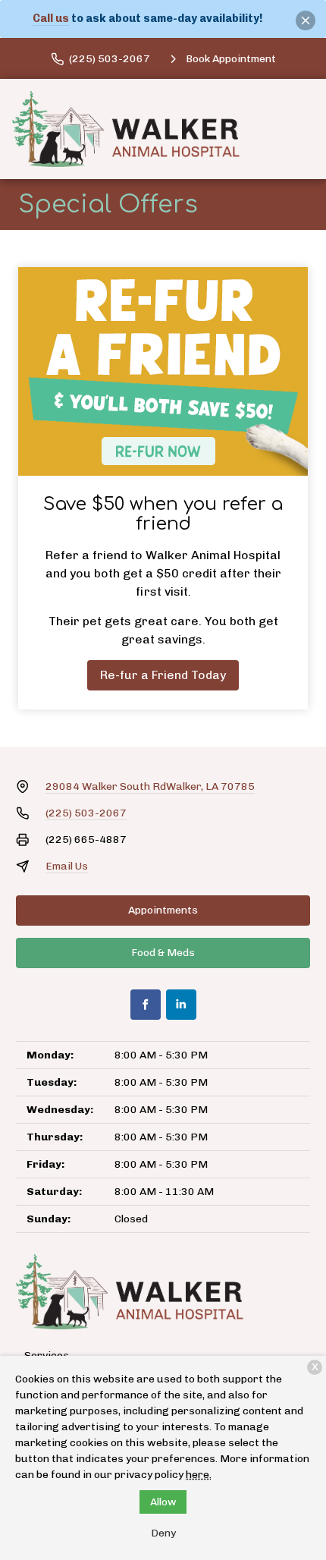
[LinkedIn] (181, 1004)
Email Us (66, 866)
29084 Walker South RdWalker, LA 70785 (150, 786)
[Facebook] (145, 1004)
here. (199, 1474)
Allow (163, 1502)
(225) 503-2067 (86, 813)
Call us (51, 18)
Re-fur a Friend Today (163, 675)
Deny (163, 1533)
